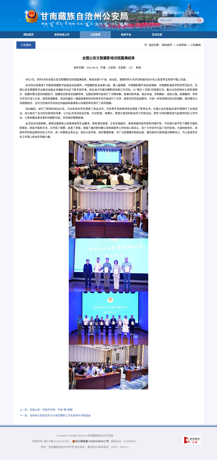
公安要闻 (195, 45)
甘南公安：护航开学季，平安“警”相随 (51, 409)
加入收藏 (194, 12)
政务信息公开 (62, 34)
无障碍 (165, 12)
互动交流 (157, 34)
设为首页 (179, 12)
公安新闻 (95, 34)
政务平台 (126, 34)
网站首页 (29, 34)
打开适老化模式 (147, 12)
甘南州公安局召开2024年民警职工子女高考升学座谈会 (60, 415)
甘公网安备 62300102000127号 (92, 441)
